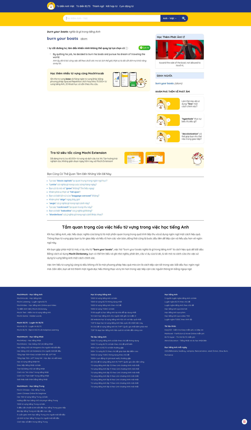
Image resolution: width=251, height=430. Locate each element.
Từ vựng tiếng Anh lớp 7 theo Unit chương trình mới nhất (114, 383)
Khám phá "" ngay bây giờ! (64, 199)
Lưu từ (146, 47)
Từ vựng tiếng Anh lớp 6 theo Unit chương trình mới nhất (114, 386)
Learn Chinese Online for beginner (31, 393)
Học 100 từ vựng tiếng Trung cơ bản (32, 397)
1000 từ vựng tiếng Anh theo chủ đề (106, 305)
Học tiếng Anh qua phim (175, 312)
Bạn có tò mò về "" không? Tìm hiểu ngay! (71, 188)
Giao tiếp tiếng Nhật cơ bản (29, 365)
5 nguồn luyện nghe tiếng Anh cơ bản (180, 298)
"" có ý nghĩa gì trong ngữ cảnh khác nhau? (76, 214)
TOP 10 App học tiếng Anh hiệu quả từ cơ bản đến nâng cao (116, 330)
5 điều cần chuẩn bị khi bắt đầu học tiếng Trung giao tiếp (41, 407)
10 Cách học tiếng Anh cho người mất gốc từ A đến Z (113, 316)
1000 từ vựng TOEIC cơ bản (102, 309)
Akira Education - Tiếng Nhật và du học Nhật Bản (186, 340)
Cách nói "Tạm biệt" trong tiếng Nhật (33, 376)
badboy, (182, 351)
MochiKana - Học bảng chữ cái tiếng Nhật (35, 344)
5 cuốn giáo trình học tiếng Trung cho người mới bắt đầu (41, 414)
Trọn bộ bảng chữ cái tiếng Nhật (31, 369)
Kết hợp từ (111, 6)
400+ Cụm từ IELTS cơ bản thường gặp (107, 347)
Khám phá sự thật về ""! (64, 192)
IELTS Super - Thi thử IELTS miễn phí (180, 337)
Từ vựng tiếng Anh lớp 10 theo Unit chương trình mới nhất (115, 372)
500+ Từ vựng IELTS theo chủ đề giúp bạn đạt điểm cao (114, 351)
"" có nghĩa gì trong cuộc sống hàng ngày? (72, 184)
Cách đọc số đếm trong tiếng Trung (32, 422)
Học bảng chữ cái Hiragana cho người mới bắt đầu (39, 347)
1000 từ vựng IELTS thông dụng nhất (106, 302)
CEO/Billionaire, (171, 351)
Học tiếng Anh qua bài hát (176, 309)
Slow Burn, (223, 351)
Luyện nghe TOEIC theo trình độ (178, 319)
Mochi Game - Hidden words (29, 316)
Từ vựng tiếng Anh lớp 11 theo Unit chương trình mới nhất (115, 369)
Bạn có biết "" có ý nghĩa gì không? (70, 210)
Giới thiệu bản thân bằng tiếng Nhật (32, 379)
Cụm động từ (126, 6)
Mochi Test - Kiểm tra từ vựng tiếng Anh (34, 312)
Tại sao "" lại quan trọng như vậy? (70, 207)
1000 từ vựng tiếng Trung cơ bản (31, 404)
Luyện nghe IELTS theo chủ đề (177, 302)
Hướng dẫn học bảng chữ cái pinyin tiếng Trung (37, 400)
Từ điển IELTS (83, 6)
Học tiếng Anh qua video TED (177, 316)
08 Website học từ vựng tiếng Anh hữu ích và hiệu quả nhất (116, 319)
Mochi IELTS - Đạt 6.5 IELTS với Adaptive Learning (38, 330)
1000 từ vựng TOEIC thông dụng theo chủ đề (110, 355)
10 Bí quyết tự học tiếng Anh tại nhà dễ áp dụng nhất (113, 312)
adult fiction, (213, 351)
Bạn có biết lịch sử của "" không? (74, 195)
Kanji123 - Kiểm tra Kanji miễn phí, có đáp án (184, 330)
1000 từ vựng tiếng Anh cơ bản (104, 298)
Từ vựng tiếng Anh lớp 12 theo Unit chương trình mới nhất (115, 365)
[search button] (183, 18)
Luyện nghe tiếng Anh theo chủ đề (179, 305)
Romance (169, 355)
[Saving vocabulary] (244, 421)
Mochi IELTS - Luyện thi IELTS (29, 326)
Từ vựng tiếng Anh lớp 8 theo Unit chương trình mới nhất (115, 379)
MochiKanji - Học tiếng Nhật (29, 340)
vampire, (190, 351)
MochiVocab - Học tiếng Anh (29, 298)
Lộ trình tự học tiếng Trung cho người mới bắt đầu (38, 418)
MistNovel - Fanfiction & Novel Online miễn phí (184, 333)
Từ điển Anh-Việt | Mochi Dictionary (32, 309)
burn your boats (169, 83)
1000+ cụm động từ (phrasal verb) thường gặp (111, 358)
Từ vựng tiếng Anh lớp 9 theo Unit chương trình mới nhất (115, 376)
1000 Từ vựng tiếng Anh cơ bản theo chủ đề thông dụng (115, 340)
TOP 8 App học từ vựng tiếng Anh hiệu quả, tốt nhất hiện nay (117, 323)
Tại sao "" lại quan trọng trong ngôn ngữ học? (78, 180)
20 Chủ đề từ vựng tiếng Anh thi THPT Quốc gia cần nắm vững (117, 362)
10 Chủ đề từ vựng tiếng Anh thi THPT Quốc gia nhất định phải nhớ (119, 326)
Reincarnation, (201, 351)
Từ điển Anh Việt (65, 6)
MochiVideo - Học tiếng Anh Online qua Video (36, 305)
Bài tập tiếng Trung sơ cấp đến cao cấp (34, 411)
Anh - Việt (168, 18)
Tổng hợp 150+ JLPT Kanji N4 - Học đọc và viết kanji (39, 358)
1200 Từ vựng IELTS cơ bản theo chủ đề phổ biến (111, 344)
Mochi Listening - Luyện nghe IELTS (32, 302)
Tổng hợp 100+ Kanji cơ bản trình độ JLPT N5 (36, 354)
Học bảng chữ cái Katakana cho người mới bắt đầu (39, 351)
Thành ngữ (98, 6)
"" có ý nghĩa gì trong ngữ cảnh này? (69, 203)
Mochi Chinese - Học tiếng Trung (31, 390)
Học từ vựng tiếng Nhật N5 (28, 362)
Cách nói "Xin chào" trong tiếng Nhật (33, 372)
